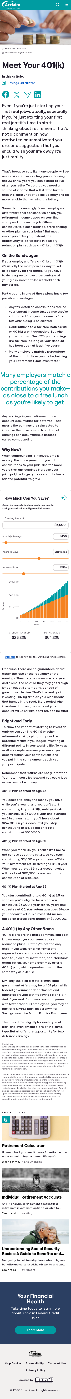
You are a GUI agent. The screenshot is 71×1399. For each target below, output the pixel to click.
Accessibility (34, 1395)
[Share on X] (17, 104)
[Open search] (58, 5)
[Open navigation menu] (67, 5)
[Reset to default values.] (64, 519)
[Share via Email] (27, 104)
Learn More (35, 1362)
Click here (10, 677)
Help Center (14, 1395)
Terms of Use (56, 1395)
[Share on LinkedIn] (37, 103)
